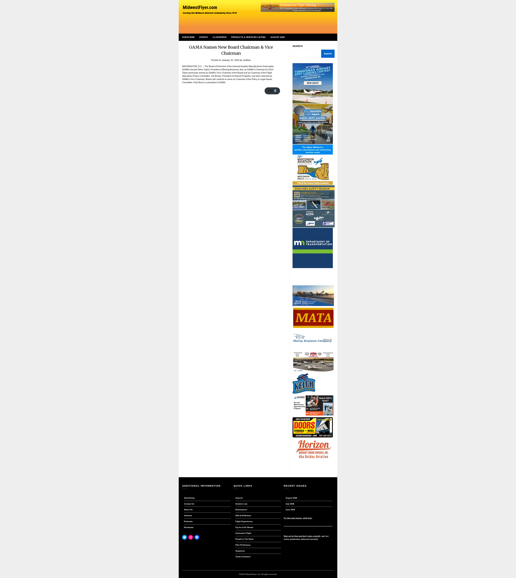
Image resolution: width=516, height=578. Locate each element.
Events (203, 37)
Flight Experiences (244, 521)
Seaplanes (240, 551)
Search (298, 46)
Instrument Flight (243, 533)
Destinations (241, 510)
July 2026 (290, 504)
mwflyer (247, 60)
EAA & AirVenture (243, 515)
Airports (239, 498)
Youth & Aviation (243, 557)
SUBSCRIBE (188, 37)
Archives (188, 515)
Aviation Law (241, 504)
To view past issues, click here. (298, 518)
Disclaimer (189, 527)
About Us (188, 510)
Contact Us (189, 504)
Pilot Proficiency (242, 545)
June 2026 (290, 510)
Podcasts (188, 521)
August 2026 (277, 37)
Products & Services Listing (248, 37)
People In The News (244, 539)
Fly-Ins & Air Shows (244, 527)
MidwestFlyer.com (200, 7)
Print (271, 91)
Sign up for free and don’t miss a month (302, 536)
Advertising (189, 498)
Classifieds (220, 37)
